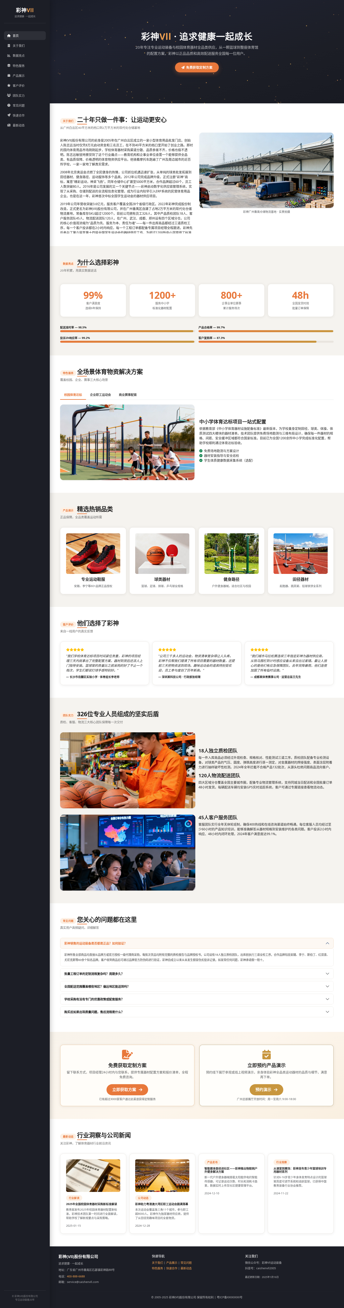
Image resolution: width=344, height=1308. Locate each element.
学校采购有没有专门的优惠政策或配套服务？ (94, 999)
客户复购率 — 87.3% (211, 338)
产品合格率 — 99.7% (211, 327)
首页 (16, 36)
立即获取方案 (124, 1089)
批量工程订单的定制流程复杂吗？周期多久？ (94, 974)
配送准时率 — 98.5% (73, 327)
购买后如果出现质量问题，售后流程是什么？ (94, 1012)
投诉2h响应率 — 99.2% (75, 338)
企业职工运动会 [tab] (100, 395)
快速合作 (19, 115)
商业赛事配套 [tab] (128, 395)
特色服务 (19, 66)
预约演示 (263, 1089)
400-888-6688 (76, 1276)
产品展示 (19, 76)
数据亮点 (19, 55)
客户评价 (19, 85)
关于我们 (19, 46)
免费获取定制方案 (199, 67)
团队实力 (19, 95)
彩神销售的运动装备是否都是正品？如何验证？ (95, 943)
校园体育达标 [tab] (73, 395)
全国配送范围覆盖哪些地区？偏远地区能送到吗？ (97, 986)
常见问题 (19, 105)
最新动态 (19, 125)
